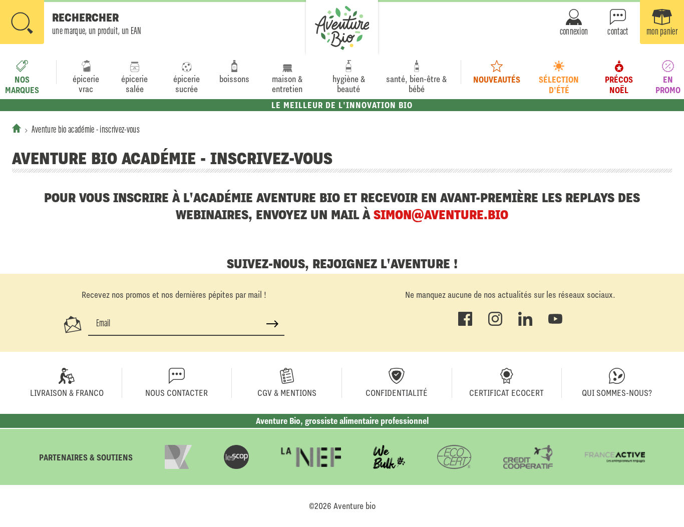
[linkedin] (525, 324)
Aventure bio (354, 506)
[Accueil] (16, 128)
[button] (71, 23)
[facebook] (465, 324)
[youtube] (555, 324)
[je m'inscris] (272, 324)
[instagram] (495, 324)
